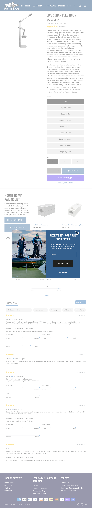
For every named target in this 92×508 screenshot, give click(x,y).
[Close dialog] (77, 233)
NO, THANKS (63, 272)
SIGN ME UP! (63, 263)
